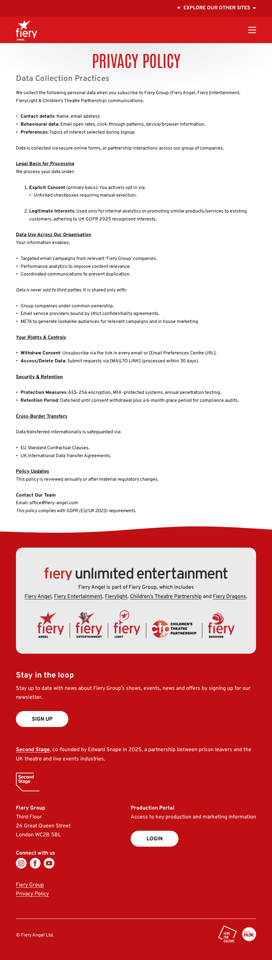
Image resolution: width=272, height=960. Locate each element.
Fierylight (116, 596)
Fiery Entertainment (78, 596)
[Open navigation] (252, 30)
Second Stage (33, 750)
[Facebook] (35, 863)
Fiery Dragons (229, 596)
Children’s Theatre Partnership (166, 596)
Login (155, 839)
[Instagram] (21, 863)
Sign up (42, 719)
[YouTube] (49, 863)
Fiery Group (30, 885)
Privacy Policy (32, 894)
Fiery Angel (38, 596)
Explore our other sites (216, 5)
